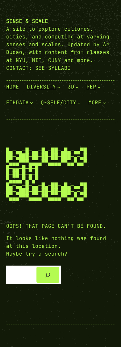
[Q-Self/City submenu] (79, 102)
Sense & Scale (27, 21)
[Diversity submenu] (58, 87)
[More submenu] (104, 102)
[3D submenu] (77, 87)
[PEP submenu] (99, 87)
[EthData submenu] (31, 102)
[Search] (47, 275)
